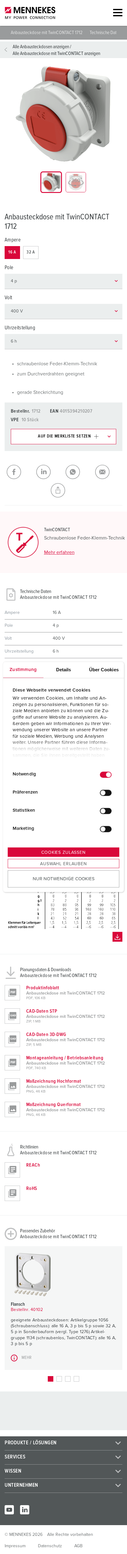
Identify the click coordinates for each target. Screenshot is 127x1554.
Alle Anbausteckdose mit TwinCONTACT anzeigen (56, 53)
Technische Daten (105, 32)
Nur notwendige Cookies (64, 879)
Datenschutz (50, 1546)
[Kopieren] (63, 490)
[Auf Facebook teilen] (19, 472)
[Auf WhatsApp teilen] (78, 472)
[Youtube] (9, 1509)
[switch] (106, 793)
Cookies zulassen (63, 852)
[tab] (51, 182)
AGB (78, 1546)
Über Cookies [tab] (104, 669)
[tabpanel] (63, 113)
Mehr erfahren (59, 552)
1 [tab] (50, 1379)
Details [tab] (63, 669)
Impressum (15, 1546)
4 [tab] (76, 1379)
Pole (9, 267)
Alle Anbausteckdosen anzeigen (41, 46)
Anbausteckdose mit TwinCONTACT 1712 (47, 32)
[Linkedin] (24, 1509)
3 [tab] (68, 1379)
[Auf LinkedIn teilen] (49, 472)
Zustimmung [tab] (23, 669)
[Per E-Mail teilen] (108, 472)
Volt (8, 297)
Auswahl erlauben (63, 863)
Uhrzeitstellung (20, 328)
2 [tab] (59, 1379)
